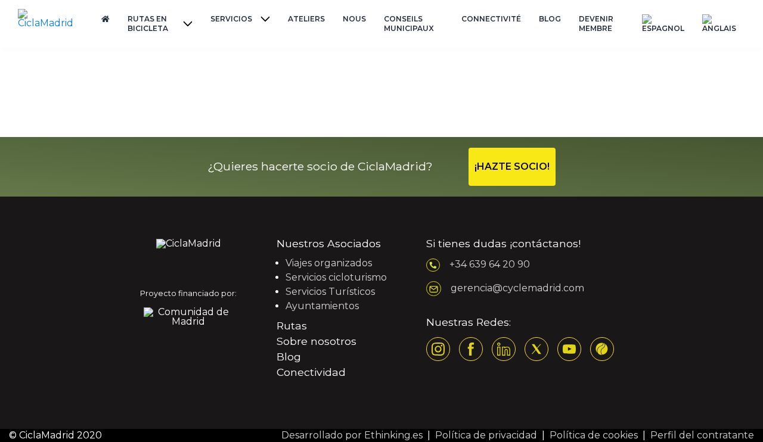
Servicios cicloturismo (336, 277)
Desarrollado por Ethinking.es (352, 435)
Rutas (292, 325)
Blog (550, 18)
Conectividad (311, 372)
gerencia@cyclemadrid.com (517, 288)
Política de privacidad (486, 435)
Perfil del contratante (702, 435)
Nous (354, 18)
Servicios (231, 18)
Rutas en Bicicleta (148, 23)
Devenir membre (596, 23)
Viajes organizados (329, 263)
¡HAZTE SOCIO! (512, 166)
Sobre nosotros (316, 341)
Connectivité (491, 18)
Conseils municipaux (409, 23)
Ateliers (306, 18)
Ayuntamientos (322, 306)
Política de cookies (594, 435)
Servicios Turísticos (330, 291)
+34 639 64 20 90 (489, 264)
